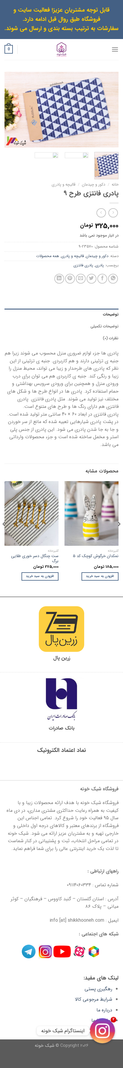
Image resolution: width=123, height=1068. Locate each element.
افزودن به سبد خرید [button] (100, 576)
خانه (115, 184)
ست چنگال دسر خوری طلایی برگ (35, 559)
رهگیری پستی (98, 989)
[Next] (9, 109)
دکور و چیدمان (93, 184)
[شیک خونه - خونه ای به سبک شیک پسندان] (61, 49)
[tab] (61, 315)
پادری (99, 265)
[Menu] (115, 49)
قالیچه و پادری (64, 184)
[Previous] (108, 109)
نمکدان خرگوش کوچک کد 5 (96, 556)
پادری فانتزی (83, 265)
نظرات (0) (111, 338)
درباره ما (104, 1010)
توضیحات (111, 315)
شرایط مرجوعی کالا (93, 999)
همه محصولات (47, 256)
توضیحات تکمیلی (104, 326)
